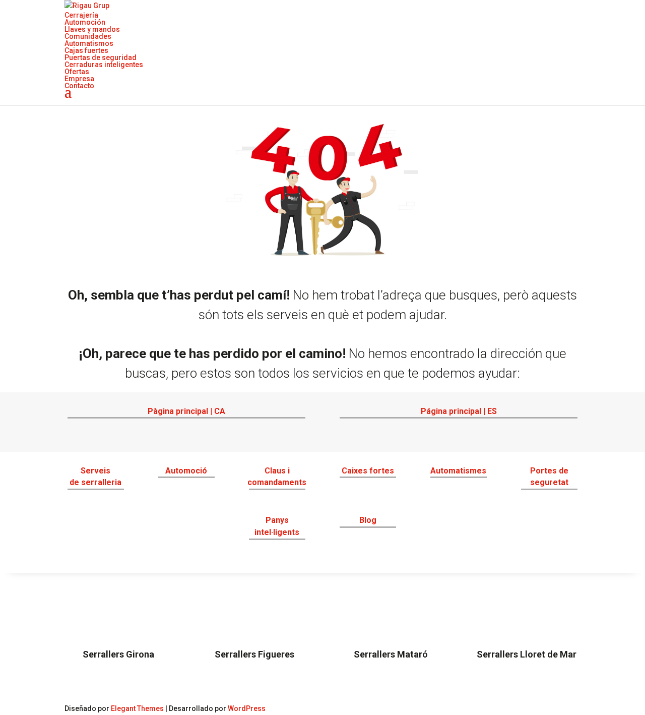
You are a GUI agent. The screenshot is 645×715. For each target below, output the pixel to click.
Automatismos (88, 43)
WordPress (247, 708)
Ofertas (76, 72)
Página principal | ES (459, 411)
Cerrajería (81, 15)
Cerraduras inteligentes (103, 65)
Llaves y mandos (92, 29)
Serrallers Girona (118, 654)
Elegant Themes (137, 708)
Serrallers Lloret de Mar (526, 654)
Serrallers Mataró (391, 654)
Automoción (84, 22)
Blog (367, 520)
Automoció (186, 470)
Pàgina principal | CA (186, 411)
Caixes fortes (368, 470)
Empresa (79, 79)
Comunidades (87, 36)
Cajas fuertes (86, 50)
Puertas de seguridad (100, 57)
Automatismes (458, 470)
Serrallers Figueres (254, 654)
